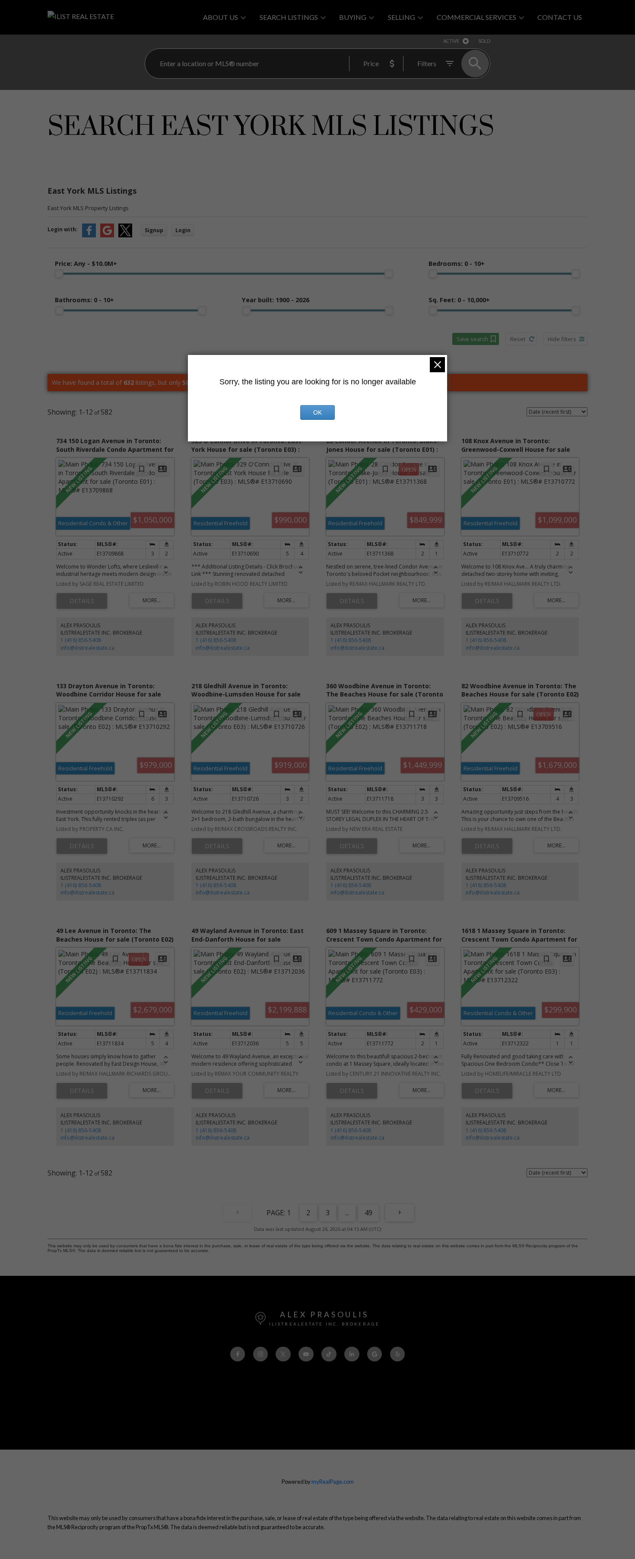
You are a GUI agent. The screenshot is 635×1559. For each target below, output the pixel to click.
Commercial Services (476, 17)
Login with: (63, 229)
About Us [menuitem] (220, 17)
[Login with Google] (107, 235)
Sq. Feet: (459, 300)
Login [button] (182, 230)
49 (368, 1212)
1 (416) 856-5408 (80, 640)
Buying (352, 17)
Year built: (275, 300)
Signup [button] (154, 230)
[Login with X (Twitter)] (125, 235)
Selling (401, 17)
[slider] (59, 273)
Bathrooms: (84, 300)
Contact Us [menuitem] (559, 17)
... (347, 1212)
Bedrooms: (457, 263)
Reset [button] (517, 339)
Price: (86, 263)
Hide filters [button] (562, 339)
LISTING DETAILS (82, 601)
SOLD (484, 41)
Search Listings (289, 17)
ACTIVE (451, 41)
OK (317, 412)
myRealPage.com (332, 1481)
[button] (237, 1354)
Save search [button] (472, 339)
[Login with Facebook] (89, 235)
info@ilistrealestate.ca (87, 648)
